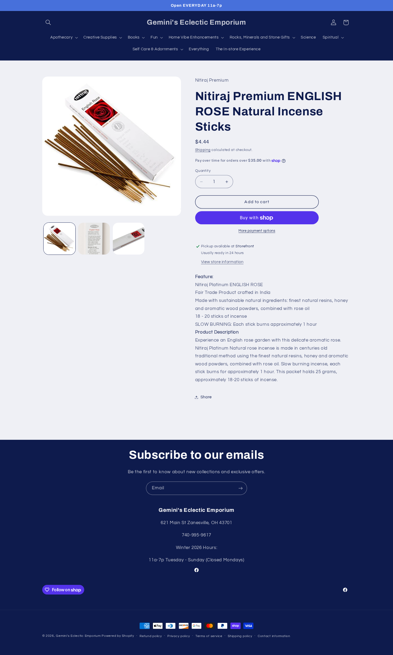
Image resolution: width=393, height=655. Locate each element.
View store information (222, 262)
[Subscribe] (240, 488)
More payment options (256, 231)
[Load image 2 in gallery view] (94, 239)
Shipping (203, 150)
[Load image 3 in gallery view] (129, 239)
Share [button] (206, 397)
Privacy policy (178, 636)
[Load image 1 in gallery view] (59, 239)
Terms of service (208, 636)
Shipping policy (240, 636)
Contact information (274, 636)
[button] (48, 22)
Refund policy (151, 636)
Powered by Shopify (118, 635)
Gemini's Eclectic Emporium (78, 635)
